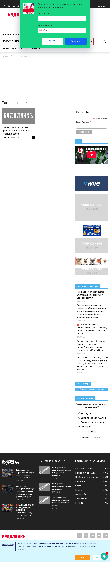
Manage (100, 557)
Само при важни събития (93, 417)
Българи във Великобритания (17, 41)
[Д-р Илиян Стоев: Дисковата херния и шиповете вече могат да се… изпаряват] (44, 500)
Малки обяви (81, 494)
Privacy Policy (8, 545)
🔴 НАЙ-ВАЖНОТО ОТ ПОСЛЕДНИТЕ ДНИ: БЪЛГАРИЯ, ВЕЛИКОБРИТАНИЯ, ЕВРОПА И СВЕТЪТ (92, 329)
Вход (93, 6)
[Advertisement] (55, 79)
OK (82, 557)
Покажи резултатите (91, 437)
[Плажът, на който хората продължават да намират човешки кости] (18, 116)
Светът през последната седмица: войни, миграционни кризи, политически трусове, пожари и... (25, 491)
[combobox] (43, 30)
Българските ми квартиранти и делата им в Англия (61, 486)
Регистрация (103, 6)
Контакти (35, 48)
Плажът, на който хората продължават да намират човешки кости (16, 130)
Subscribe (76, 41)
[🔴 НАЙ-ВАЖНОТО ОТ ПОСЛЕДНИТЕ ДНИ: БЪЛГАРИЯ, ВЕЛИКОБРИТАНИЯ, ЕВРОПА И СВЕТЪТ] (7, 508)
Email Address (83, 122)
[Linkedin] (13, 6)
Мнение (79, 502)
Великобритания (83, 468)
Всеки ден (86, 413)
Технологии (81, 498)
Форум (6, 48)
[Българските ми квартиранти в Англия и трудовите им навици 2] (44, 470)
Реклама (23, 49)
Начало (7, 34)
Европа (78, 490)
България (17, 34)
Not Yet (53, 41)
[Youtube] (105, 535)
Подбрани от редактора (87, 477)
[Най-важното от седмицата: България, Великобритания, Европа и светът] (7, 473)
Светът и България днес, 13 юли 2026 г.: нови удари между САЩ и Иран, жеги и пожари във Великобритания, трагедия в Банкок (92, 363)
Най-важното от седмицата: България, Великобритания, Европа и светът (90, 295)
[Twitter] (18, 6)
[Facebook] (4, 6)
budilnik (5, 137)
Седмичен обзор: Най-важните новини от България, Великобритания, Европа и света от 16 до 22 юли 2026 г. (91, 345)
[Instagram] (9, 6)
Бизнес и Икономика (85, 472)
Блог (14, 48)
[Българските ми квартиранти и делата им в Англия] (44, 487)
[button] (104, 41)
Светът (79, 485)
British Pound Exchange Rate (93, 389)
